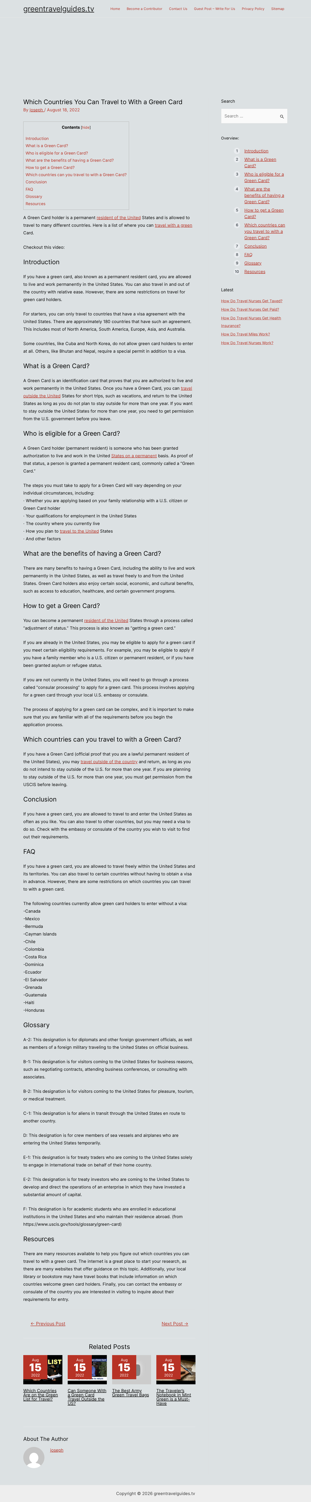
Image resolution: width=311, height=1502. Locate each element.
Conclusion (36, 182)
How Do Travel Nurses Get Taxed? (251, 301)
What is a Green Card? (47, 145)
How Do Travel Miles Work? (245, 334)
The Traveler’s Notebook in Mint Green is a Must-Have (173, 1397)
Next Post (175, 1323)
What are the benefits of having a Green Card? (70, 160)
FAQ (29, 189)
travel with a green (173, 225)
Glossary (34, 196)
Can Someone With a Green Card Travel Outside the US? (87, 1397)
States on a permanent (134, 455)
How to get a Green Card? (50, 167)
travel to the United (79, 531)
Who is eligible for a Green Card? (57, 153)
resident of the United (119, 217)
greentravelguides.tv (58, 8)
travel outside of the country (109, 761)
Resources (35, 203)
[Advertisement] (155, 49)
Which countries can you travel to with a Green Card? (76, 174)
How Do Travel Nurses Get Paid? (250, 309)
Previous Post (47, 1323)
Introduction (37, 138)
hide (85, 127)
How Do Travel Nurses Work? (247, 343)
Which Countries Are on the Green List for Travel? (40, 1395)
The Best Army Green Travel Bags (130, 1392)
